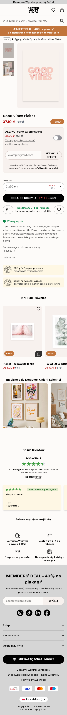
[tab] (53, 10)
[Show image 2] (8, 68)
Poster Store (42, 706)
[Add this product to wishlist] (59, 209)
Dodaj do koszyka (33, 198)
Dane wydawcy (50, 674)
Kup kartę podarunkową (36, 659)
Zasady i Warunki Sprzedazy (33, 669)
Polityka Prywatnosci (33, 679)
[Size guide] (8, 209)
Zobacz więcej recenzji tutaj (33, 519)
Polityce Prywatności (47, 168)
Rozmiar (7, 180)
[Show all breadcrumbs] (7, 39)
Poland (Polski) (34, 699)
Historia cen (9, 257)
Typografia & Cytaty (26, 39)
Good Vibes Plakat (51, 39)
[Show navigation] (5, 10)
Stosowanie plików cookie (23, 674)
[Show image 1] (8, 50)
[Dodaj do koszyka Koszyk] (38, 354)
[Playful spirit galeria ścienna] (25, 405)
